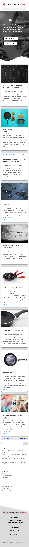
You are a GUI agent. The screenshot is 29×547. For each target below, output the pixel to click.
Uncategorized (4, 480)
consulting (3, 473)
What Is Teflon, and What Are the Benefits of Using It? (14, 466)
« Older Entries (5, 438)
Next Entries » (24, 438)
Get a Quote (11, 38)
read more (5, 104)
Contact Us (10, 43)
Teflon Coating (4, 477)
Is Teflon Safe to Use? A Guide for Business (14, 287)
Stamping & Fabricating (7, 475)
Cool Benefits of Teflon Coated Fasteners (14, 203)
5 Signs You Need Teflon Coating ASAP (13, 330)
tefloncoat (7, 89)
